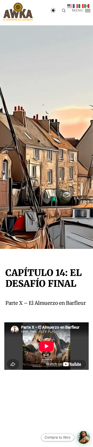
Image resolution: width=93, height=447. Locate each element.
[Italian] (81, 5)
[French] (76, 5)
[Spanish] (87, 5)
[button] (83, 437)
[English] (70, 5)
